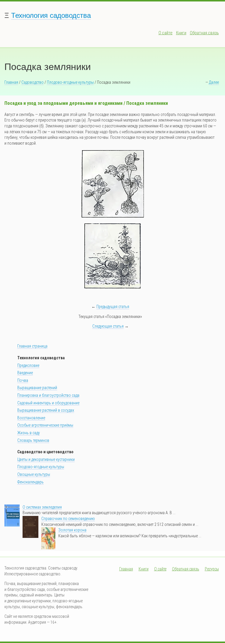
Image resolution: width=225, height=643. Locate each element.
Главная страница (32, 346)
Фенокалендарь (30, 482)
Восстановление (31, 417)
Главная (11, 82)
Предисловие (28, 365)
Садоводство (32, 82)
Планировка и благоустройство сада (48, 395)
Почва (22, 380)
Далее (214, 82)
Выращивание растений (37, 387)
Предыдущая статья (112, 306)
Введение (25, 372)
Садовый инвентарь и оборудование (48, 403)
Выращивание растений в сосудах (45, 410)
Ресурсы (212, 569)
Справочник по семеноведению (68, 518)
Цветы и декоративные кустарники (46, 459)
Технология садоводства (51, 15)
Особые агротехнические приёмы (45, 425)
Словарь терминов (33, 440)
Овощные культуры (33, 474)
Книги (181, 32)
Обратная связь (204, 32)
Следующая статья (108, 326)
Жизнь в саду (28, 432)
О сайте (165, 32)
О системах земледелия (42, 507)
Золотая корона (72, 530)
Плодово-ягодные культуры (70, 82)
